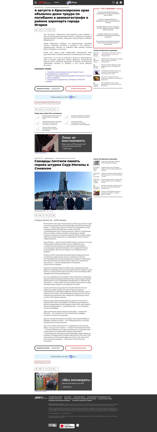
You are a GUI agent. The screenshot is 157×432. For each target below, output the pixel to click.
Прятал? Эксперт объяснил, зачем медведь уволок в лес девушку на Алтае (111, 66)
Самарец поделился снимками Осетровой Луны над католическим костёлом (108, 35)
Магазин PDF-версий (79, 397)
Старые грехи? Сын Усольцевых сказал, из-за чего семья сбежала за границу (111, 169)
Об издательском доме (55, 397)
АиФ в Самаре (49, 211)
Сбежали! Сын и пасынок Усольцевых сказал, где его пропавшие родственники (111, 60)
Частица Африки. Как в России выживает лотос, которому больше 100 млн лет (111, 84)
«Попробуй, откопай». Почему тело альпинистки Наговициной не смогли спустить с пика (111, 72)
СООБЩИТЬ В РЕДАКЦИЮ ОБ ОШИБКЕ (82, 400)
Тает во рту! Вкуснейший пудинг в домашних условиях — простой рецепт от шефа (111, 193)
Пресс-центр (67, 397)
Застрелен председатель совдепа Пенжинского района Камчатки (80, 116)
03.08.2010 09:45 (39, 7)
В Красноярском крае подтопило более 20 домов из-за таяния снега (51, 117)
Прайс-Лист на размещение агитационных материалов (80, 398)
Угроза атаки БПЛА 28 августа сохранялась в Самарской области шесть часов (108, 13)
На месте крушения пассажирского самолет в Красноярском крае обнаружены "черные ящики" (76, 124)
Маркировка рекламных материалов (59, 400)
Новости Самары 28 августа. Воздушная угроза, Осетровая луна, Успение (108, 21)
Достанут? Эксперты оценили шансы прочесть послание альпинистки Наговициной (111, 187)
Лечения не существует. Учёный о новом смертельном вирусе (110, 162)
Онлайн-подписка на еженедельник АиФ (99, 397)
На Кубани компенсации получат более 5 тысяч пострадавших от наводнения (64, 73)
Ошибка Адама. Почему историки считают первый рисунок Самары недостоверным (108, 28)
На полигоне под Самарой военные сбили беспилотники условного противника (108, 43)
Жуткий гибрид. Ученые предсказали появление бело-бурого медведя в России (111, 181)
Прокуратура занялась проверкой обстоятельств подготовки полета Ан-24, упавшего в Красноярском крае (48, 124)
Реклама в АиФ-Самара (55, 398)
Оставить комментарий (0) (78, 88)
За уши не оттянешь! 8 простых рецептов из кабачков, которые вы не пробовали (111, 78)
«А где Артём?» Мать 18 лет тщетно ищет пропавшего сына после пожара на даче (111, 54)
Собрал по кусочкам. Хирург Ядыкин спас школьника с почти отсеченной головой (111, 175)
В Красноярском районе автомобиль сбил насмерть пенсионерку (50, 129)
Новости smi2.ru (41, 153)
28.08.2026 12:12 (39, 158)
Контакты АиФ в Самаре (105, 398)
